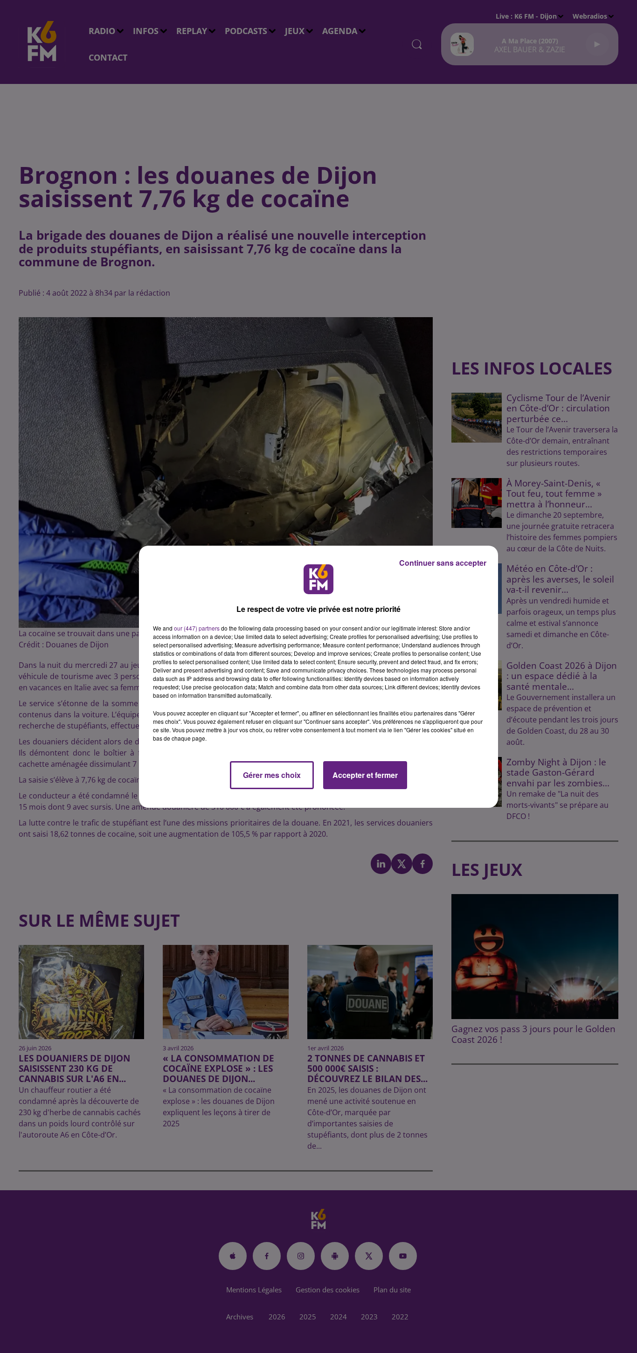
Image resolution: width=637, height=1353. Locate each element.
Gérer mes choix (272, 775)
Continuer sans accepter (442, 562)
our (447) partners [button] (197, 628)
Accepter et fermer (365, 775)
